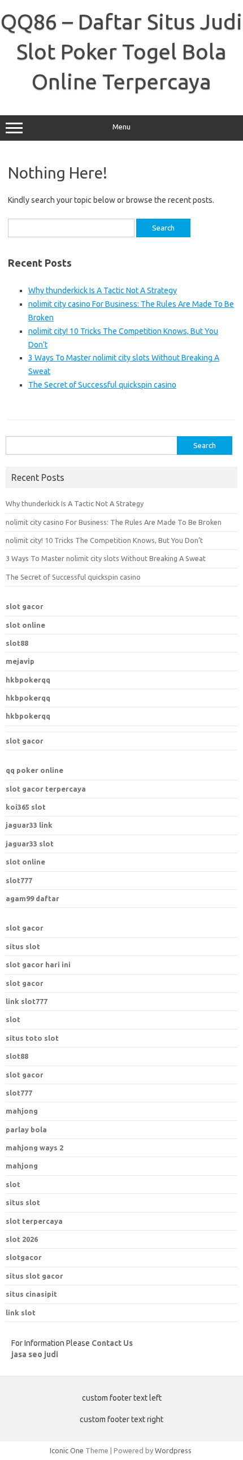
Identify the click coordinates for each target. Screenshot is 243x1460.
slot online (25, 625)
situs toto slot (32, 1038)
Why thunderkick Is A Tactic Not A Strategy (102, 290)
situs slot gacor (34, 1276)
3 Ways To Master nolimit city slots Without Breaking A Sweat (106, 558)
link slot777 (26, 1001)
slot (13, 1019)
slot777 (19, 880)
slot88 (17, 643)
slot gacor (25, 606)
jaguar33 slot (30, 844)
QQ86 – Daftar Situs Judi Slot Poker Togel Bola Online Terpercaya (121, 51)
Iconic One (67, 1450)
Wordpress (173, 1450)
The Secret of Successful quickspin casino (102, 384)
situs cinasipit (31, 1294)
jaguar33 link (29, 825)
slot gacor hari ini (38, 964)
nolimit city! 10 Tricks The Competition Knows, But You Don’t (104, 540)
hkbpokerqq (28, 680)
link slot (21, 1312)
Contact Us (112, 1343)
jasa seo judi (34, 1354)
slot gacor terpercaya (46, 789)
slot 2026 (22, 1239)
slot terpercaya (34, 1221)
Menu (121, 127)
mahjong (22, 1166)
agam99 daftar (32, 898)
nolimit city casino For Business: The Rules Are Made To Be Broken (114, 522)
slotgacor (24, 1257)
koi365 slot (26, 807)
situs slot (23, 946)
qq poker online (34, 770)
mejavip (20, 661)
